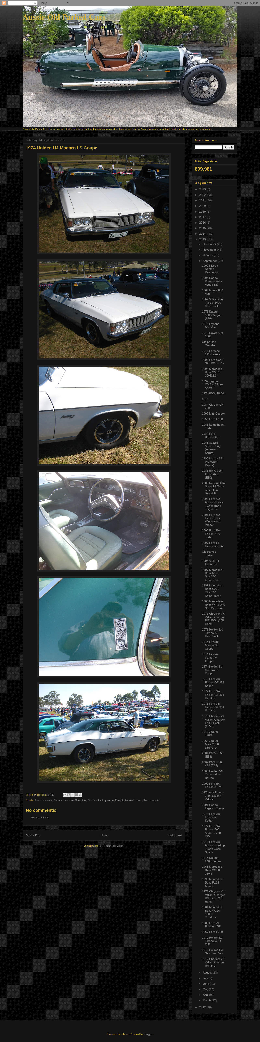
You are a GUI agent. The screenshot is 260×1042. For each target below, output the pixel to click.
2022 (203, 194)
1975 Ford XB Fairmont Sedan (211, 817)
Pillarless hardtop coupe (101, 800)
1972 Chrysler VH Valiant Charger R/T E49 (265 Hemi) (213, 896)
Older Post (175, 835)
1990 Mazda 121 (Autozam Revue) (213, 462)
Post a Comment (40, 817)
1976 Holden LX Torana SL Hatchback (212, 633)
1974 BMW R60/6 (213, 393)
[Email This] (65, 795)
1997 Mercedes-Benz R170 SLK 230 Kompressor (212, 575)
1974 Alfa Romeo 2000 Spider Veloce (213, 796)
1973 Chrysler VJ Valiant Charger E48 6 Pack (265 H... (213, 721)
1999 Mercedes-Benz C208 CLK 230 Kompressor (212, 590)
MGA (205, 399)
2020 (203, 205)
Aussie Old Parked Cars (64, 17)
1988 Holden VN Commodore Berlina (212, 775)
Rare (117, 800)
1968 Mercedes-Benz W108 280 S (212, 870)
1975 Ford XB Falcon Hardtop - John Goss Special (213, 847)
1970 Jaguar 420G (210, 733)
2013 (203, 239)
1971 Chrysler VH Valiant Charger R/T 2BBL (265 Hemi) (213, 618)
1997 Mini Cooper (213, 413)
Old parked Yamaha (209, 343)
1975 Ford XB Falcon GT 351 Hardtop (213, 707)
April (206, 994)
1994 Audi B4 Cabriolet (210, 562)
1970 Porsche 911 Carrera (211, 352)
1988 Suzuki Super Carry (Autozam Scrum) (211, 447)
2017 (203, 217)
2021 (203, 200)
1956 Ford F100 (212, 419)
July (206, 978)
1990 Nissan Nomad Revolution (210, 269)
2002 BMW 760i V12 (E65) (212, 764)
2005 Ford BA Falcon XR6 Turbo (211, 534)
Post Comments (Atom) (111, 845)
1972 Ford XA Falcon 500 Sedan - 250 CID (211, 831)
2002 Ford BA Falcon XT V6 (212, 785)
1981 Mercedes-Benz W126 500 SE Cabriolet (212, 912)
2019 (203, 211)
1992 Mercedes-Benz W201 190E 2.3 (212, 372)
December (210, 244)
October (208, 255)
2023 (203, 189)
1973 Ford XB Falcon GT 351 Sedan (213, 682)
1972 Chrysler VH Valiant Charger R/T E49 (213, 962)
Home (104, 835)
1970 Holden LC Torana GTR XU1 (212, 941)
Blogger (148, 1034)
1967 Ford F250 (212, 931)
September (210, 260)
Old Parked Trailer (209, 553)
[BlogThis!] (69, 795)
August (207, 972)
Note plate (80, 800)
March (207, 1000)
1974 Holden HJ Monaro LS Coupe (212, 670)
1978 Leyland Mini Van (210, 325)
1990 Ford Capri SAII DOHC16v (213, 361)
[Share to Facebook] (76, 795)
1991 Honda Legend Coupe (213, 806)
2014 (203, 233)
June (206, 983)
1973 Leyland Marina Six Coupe (210, 645)
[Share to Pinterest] (80, 795)
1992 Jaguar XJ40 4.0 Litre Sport (212, 385)
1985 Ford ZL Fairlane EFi (211, 924)
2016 (203, 222)
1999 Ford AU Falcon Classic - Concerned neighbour (213, 504)
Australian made (43, 800)
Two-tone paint (152, 800)
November (210, 249)
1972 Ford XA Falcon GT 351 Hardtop (213, 695)
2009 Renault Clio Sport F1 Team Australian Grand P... (213, 488)
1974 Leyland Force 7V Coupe (210, 657)
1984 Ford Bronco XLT (211, 435)
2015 (203, 228)
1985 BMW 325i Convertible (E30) (212, 474)
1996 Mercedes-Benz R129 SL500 (212, 882)
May (206, 989)
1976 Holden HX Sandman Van (212, 951)
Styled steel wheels (131, 800)
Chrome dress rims (64, 800)
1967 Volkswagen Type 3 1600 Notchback (213, 302)
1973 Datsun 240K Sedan (211, 859)
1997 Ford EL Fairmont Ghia (212, 544)
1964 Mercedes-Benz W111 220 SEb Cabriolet (213, 605)
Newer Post (33, 835)
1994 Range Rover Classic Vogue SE (212, 281)
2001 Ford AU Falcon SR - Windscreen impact (211, 519)
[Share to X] (72, 795)
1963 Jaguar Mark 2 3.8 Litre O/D (210, 744)
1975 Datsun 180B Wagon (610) (211, 315)
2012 (203, 1007)
